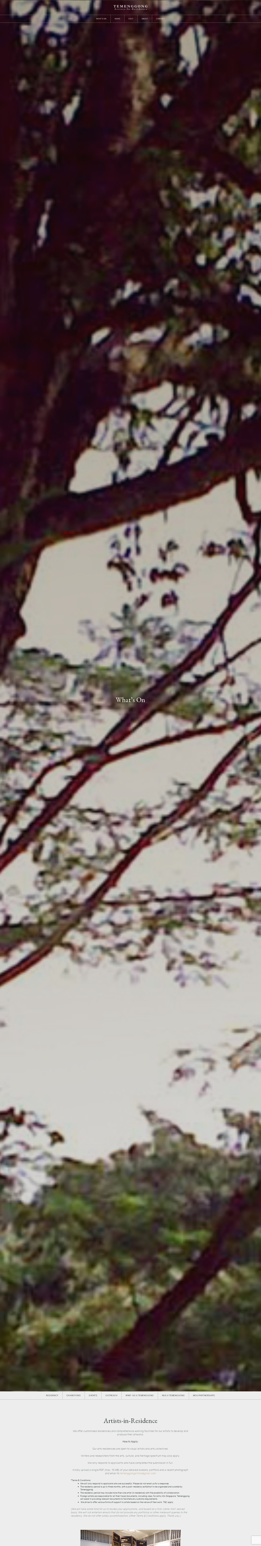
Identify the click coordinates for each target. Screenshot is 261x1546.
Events (93, 1395)
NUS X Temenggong (173, 1395)
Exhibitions (74, 1395)
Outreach (111, 1395)
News (117, 19)
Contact (160, 19)
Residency (52, 1395)
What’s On (101, 19)
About (145, 19)
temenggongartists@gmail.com (138, 1473)
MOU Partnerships (204, 1395)
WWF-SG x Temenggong (140, 1395)
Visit (130, 19)
